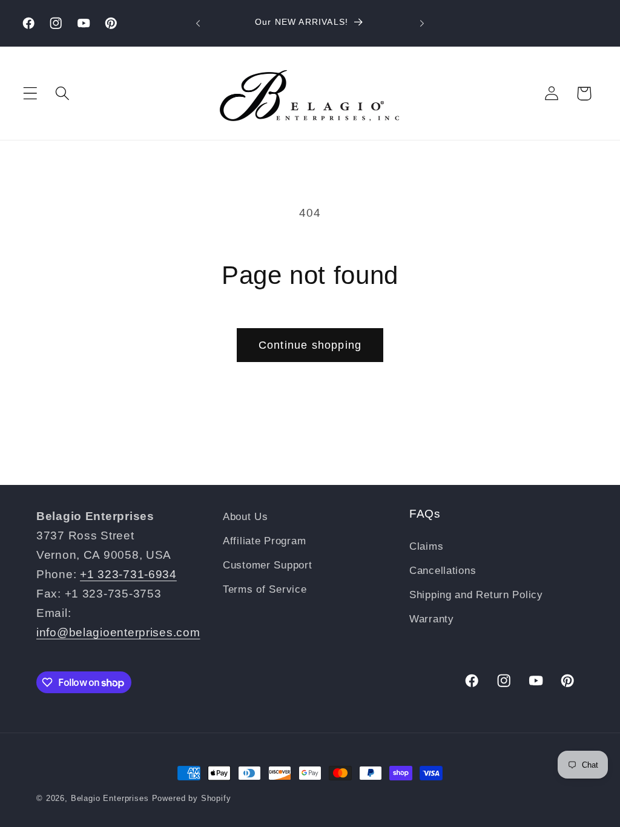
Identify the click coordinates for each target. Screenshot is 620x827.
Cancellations (442, 570)
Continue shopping (310, 345)
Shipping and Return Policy (476, 595)
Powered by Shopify (191, 798)
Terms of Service (265, 589)
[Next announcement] (422, 24)
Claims (426, 546)
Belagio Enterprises (110, 798)
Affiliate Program (264, 541)
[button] (31, 93)
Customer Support (267, 565)
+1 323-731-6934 (128, 574)
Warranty (431, 619)
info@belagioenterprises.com (118, 632)
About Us (245, 516)
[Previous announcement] (198, 24)
